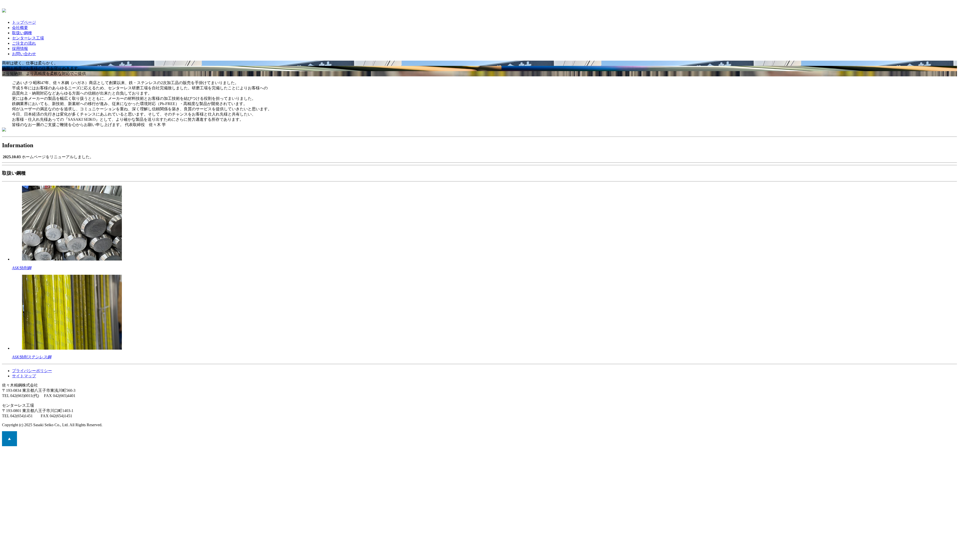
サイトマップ (24, 376)
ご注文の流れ (24, 43)
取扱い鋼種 (22, 33)
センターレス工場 (28, 38)
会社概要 (20, 27)
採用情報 (20, 48)
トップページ (24, 22)
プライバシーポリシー (32, 371)
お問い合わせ (24, 54)
